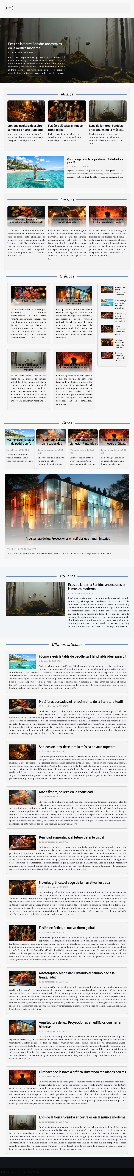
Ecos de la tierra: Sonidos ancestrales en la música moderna (35, 45)
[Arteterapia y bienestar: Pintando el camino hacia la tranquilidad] (107, 315)
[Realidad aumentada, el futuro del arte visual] (28, 296)
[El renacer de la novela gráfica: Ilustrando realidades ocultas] (108, 216)
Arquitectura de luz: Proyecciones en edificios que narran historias (74, 300)
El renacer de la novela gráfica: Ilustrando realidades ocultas (108, 220)
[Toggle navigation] (9, 8)
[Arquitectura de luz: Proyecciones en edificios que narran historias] (74, 296)
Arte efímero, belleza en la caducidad (52, 441)
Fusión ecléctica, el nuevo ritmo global (65, 127)
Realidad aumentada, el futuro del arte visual (28, 299)
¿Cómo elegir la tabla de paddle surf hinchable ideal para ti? (120, 305)
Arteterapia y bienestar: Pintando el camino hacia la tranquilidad (120, 319)
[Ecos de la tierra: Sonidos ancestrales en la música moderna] (108, 111)
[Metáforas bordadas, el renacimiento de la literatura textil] (26, 216)
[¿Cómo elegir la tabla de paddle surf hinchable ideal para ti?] (107, 302)
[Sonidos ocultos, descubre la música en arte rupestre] (26, 111)
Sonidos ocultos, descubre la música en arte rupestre (25, 127)
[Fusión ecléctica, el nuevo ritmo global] (67, 111)
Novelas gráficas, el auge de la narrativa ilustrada (67, 220)
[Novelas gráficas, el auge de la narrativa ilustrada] (67, 216)
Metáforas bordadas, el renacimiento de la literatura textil (26, 220)
